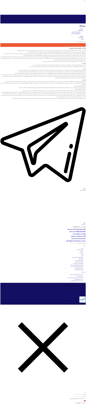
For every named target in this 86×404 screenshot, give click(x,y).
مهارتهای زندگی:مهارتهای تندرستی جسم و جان (77, 266)
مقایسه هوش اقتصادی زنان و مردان (77, 231)
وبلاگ (82, 19)
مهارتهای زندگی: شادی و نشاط (79, 260)
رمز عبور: (84, 396)
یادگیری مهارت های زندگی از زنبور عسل (76, 229)
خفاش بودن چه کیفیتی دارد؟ (79, 233)
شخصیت (82, 251)
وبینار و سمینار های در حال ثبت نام (75, 33)
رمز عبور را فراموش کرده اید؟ (74, 398)
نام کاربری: (84, 394)
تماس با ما (81, 21)
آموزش (82, 248)
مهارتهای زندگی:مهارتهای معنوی (79, 269)
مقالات (82, 39)
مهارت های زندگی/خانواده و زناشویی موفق (77, 257)
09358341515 (81, 15)
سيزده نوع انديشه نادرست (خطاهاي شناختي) (77, 280)
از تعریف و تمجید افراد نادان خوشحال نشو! (76, 240)
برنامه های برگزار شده (80, 249)
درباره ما (82, 22)
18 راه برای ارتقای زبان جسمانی (78, 236)
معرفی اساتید (81, 252)
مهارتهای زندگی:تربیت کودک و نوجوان (78, 263)
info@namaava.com (80, 294)
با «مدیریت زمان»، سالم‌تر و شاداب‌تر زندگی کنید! (76, 274)
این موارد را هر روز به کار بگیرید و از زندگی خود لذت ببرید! (75, 277)
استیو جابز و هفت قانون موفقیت (78, 279)
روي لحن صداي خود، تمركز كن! (78, 238)
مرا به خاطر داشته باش (81, 398)
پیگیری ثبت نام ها (80, 37)
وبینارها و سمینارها (80, 30)
